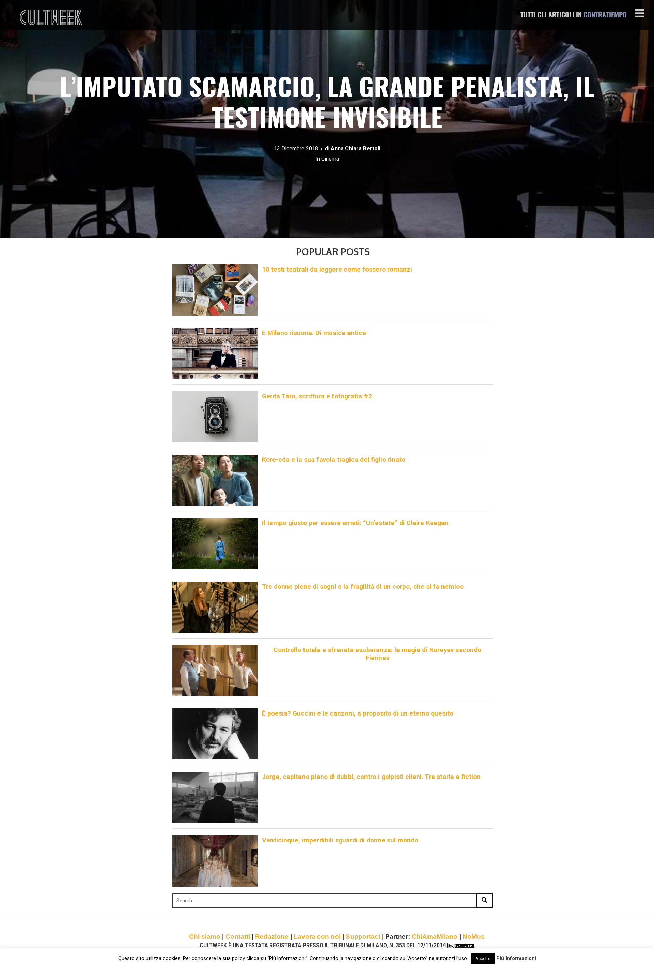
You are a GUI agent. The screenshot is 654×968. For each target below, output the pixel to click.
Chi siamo (204, 936)
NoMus (474, 936)
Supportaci (363, 936)
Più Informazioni (516, 958)
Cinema (330, 159)
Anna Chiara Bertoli (355, 148)
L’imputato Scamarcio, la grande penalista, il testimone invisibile (327, 105)
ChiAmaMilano (434, 936)
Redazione (272, 936)
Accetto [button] (483, 958)
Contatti (237, 936)
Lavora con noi (317, 936)
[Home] (51, 17)
